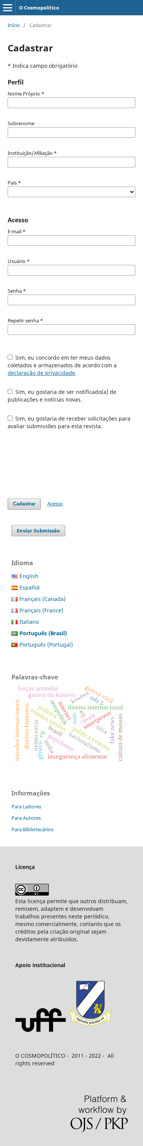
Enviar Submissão (38, 530)
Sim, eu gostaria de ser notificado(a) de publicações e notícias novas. (62, 395)
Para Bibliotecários (32, 829)
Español (29, 587)
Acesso (55, 503)
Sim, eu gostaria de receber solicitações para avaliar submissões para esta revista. (69, 422)
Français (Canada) (42, 598)
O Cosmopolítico (39, 7)
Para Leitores (26, 806)
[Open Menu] (7, 7)
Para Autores (26, 817)
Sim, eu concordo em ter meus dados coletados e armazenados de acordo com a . (62, 365)
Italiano (29, 621)
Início (14, 25)
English (29, 576)
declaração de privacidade (41, 372)
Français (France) (41, 610)
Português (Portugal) (46, 644)
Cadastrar (24, 504)
